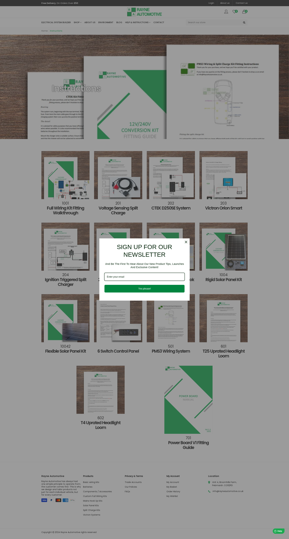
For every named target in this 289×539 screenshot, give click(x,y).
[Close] (186, 242)
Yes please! (144, 288)
